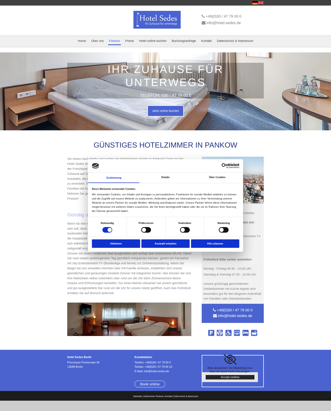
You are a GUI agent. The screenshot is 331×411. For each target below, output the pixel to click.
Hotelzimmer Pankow (153, 396)
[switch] (146, 230)
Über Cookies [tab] (217, 177)
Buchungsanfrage (184, 41)
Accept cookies (230, 377)
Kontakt (206, 41)
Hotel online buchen (153, 41)
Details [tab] (165, 177)
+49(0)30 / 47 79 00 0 (223, 16)
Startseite (137, 396)
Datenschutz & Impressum (235, 41)
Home (82, 41)
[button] (165, 111)
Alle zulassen (215, 243)
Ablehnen (116, 243)
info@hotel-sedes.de (224, 23)
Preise (129, 41)
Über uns (97, 41)
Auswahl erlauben (165, 243)
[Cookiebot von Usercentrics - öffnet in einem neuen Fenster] (224, 165)
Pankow (114, 41)
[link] (230, 359)
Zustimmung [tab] (114, 177)
